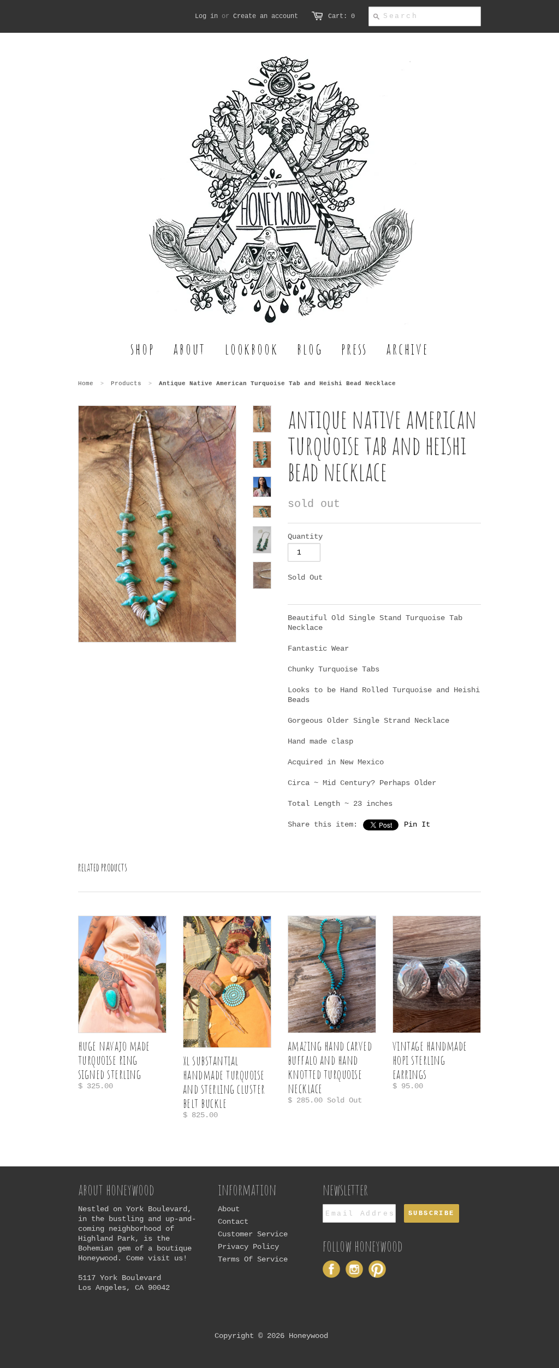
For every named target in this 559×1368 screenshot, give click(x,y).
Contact (233, 1221)
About (229, 1209)
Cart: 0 (341, 16)
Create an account (265, 16)
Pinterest (377, 1269)
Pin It (417, 824)
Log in (206, 16)
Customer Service (253, 1234)
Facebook (331, 1269)
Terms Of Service (253, 1259)
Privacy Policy (248, 1246)
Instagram (354, 1269)
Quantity (305, 536)
